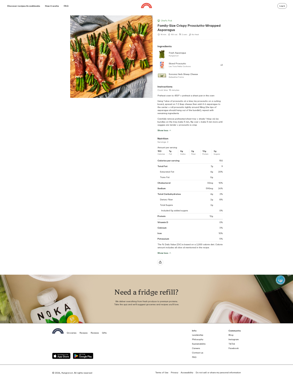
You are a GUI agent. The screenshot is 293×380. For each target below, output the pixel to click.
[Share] (160, 262)
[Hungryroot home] (146, 5)
